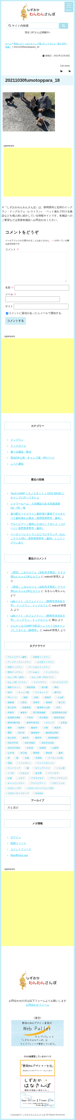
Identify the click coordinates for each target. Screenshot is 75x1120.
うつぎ (11, 773)
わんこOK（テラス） (17, 682)
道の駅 (45, 687)
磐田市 (38, 738)
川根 (46, 727)
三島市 (23, 702)
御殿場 (11, 702)
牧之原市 (12, 738)
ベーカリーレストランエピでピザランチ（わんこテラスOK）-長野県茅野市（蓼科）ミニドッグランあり (37, 538)
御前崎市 (35, 733)
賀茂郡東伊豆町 (59, 712)
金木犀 (38, 773)
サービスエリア (60, 682)
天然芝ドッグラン (41, 657)
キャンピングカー (16, 783)
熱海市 (48, 697)
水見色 (64, 722)
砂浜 (10, 692)
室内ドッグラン (15, 672)
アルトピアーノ (38, 783)
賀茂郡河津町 (14, 717)
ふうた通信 (17, 463)
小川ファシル (58, 783)
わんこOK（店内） (16, 677)
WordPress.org (19, 855)
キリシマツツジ (42, 768)
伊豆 (58, 707)
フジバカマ (53, 773)
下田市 (30, 717)
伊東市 (11, 712)
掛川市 (21, 733)
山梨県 (55, 748)
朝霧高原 (26, 707)
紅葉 (10, 778)
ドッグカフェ (18, 445)
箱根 (25, 697)
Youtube (39, 793)
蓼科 (61, 753)
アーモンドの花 (55, 758)
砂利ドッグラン (15, 667)
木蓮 (27, 758)
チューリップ (14, 768)
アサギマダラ (37, 778)
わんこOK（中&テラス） (43, 677)
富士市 (62, 702)
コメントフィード (20, 849)
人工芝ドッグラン (45, 662)
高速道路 (31, 687)
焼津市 (21, 727)
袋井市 (25, 738)
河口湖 (23, 753)
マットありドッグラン (39, 667)
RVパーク (12, 697)
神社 (56, 687)
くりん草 (60, 768)
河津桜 (38, 758)
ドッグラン (17, 439)
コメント (12, 249)
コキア (21, 778)
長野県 (36, 753)
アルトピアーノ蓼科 (17, 657)
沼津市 (36, 702)
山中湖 (11, 753)
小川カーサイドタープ (18, 793)
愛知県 (49, 753)
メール (10, 294)
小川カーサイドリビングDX (40, 788)
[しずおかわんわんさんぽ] (37, 5)
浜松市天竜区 (14, 748)
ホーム (8, 43)
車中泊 (57, 692)
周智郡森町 (53, 738)
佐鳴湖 (42, 748)
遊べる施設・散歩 (20, 451)
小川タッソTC (14, 788)
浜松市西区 (30, 743)
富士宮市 (12, 707)
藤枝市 (34, 727)
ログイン (15, 837)
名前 (9, 287)
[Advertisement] (37, 172)
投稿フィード (18, 843)
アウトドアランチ (58, 778)
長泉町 (49, 702)
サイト (9, 306)
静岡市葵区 (59, 717)
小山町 (60, 697)
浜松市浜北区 (48, 743)
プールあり (34, 672)
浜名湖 (30, 748)
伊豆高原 (43, 717)
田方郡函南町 (39, 712)
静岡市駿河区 (14, 722)
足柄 (36, 697)
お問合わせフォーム (37, 1004)
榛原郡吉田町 (52, 733)
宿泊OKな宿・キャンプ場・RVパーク (32, 457)
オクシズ (50, 722)
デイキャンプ (41, 692)
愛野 (10, 733)
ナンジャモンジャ (45, 763)
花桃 (10, 763)
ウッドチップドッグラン (19, 662)
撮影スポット (14, 687)
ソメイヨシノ (24, 763)
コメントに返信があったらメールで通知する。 (36, 313)
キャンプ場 (23, 692)
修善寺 (23, 712)
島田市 (57, 727)
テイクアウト (40, 682)
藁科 (10, 727)
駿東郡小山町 (43, 707)
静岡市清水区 (33, 722)
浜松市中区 (13, 743)
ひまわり (24, 773)
